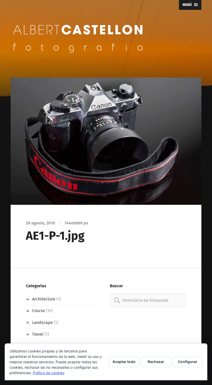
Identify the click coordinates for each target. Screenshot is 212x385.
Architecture (43, 299)
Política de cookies (48, 373)
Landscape (42, 322)
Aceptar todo (123, 361)
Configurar (187, 361)
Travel (37, 334)
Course (38, 310)
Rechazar (156, 361)
